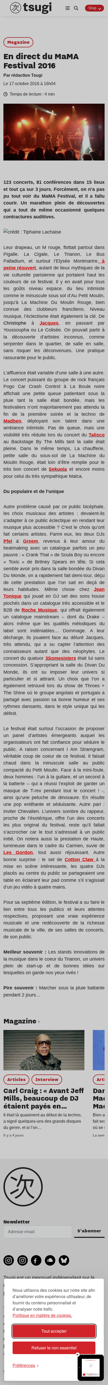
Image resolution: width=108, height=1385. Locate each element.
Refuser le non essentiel (54, 1348)
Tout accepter (54, 1331)
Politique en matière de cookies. (42, 1315)
